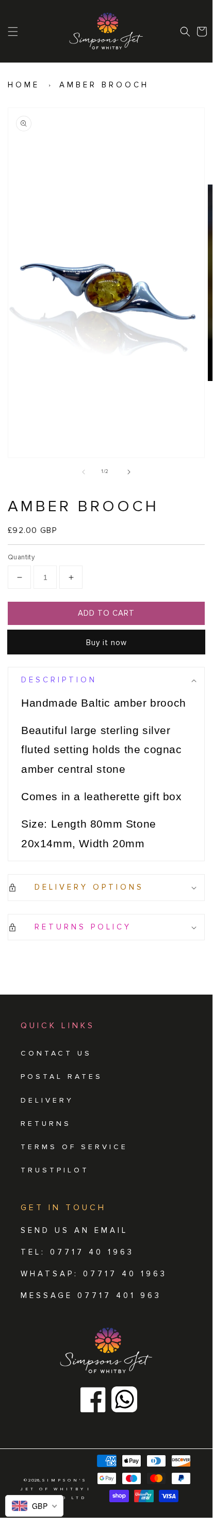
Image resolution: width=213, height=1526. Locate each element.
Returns (46, 1123)
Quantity (21, 557)
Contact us (56, 1053)
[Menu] (13, 31)
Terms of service (74, 1146)
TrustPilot (55, 1170)
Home (24, 84)
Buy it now (106, 642)
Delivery (47, 1100)
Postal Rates (62, 1076)
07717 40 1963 (125, 1273)
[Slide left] (83, 472)
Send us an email (74, 1230)
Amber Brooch (104, 84)
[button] (185, 31)
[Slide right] (129, 472)
